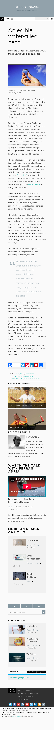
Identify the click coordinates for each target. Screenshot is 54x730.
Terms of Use (23, 699)
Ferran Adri (22, 175)
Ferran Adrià (32, 436)
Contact (29, 690)
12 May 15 (18, 374)
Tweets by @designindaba (19, 677)
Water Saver (33, 540)
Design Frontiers (26, 379)
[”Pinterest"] (39, 606)
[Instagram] (22, 704)
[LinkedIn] (32, 365)
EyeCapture (31, 625)
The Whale (31, 654)
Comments (36, 379)
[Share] (41, 365)
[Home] (27, 7)
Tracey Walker (29, 374)
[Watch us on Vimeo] (31, 704)
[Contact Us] (43, 704)
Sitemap (29, 696)
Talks (10, 506)
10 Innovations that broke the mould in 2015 (27, 405)
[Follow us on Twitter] (14, 606)
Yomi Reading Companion (32, 640)
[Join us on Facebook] (27, 606)
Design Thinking (27, 376)
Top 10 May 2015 (16, 427)
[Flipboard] (36, 365)
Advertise (22, 693)
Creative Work (14, 379)
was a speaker (34, 184)
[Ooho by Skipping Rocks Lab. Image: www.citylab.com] (27, 87)
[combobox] (42, 18)
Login (20, 696)
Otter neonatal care (33, 557)
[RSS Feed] (39, 704)
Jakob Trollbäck (31, 575)
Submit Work (33, 693)
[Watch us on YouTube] (27, 704)
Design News (33, 545)
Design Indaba (16, 716)
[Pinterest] (27, 365)
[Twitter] (23, 365)
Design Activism (15, 376)
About (20, 690)
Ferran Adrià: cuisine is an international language (21, 501)
